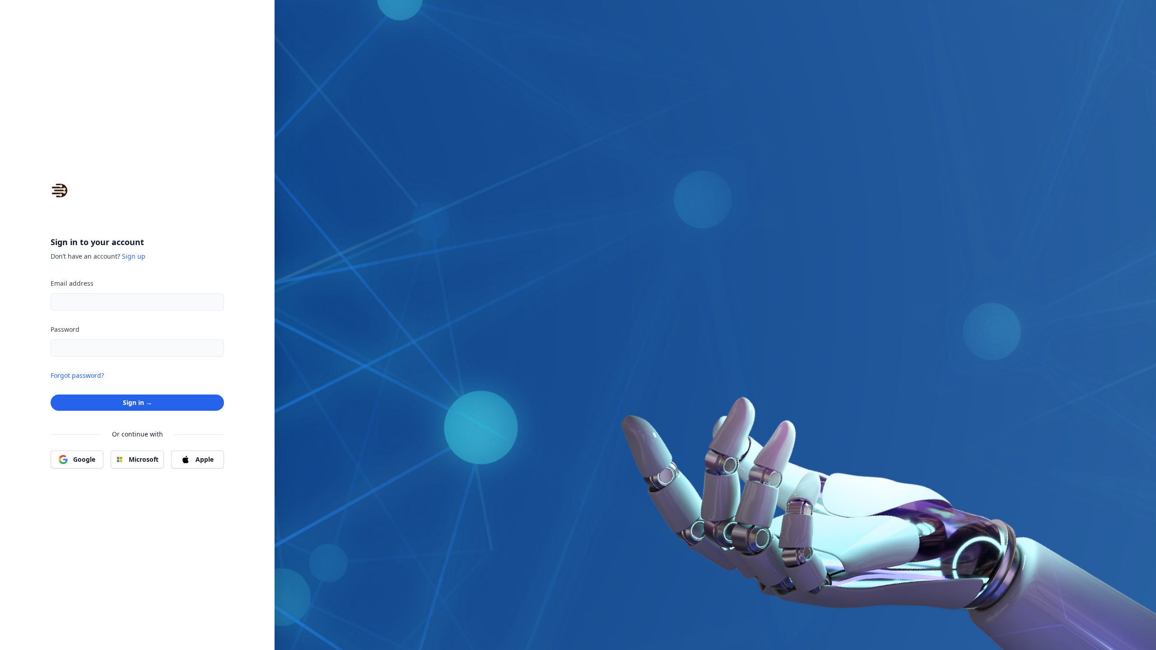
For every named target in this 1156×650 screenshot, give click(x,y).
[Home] (60, 190)
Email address (72, 283)
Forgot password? (77, 375)
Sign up (133, 256)
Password (65, 329)
